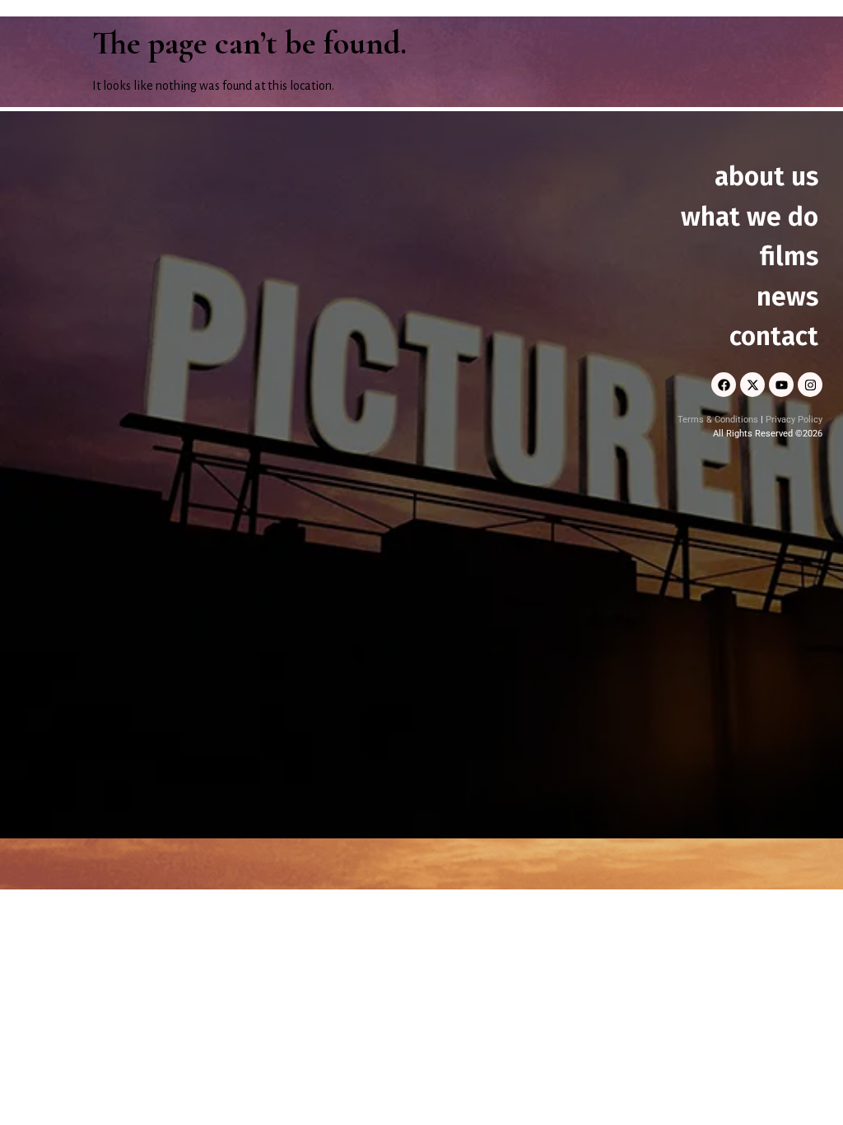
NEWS (787, 296)
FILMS (789, 256)
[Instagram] (810, 384)
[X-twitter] (752, 384)
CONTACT (773, 336)
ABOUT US (766, 176)
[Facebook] (723, 384)
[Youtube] (781, 384)
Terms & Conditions (718, 419)
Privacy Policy (794, 419)
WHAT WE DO (749, 216)
